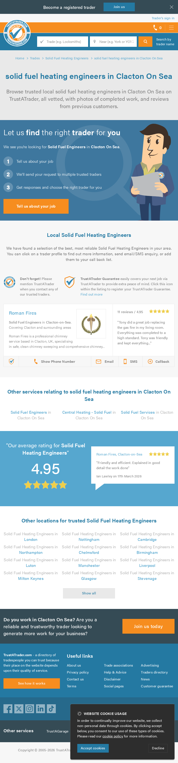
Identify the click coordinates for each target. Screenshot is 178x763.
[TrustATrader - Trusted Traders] (17, 26)
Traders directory (154, 672)
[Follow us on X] (18, 708)
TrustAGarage (57, 731)
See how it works (31, 683)
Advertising (150, 665)
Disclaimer (112, 679)
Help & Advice (115, 672)
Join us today (148, 626)
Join (119, 6)
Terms (71, 685)
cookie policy (112, 736)
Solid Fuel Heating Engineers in (31, 536)
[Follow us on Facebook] (8, 708)
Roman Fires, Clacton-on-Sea (119, 454)
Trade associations (118, 665)
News (145, 679)
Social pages (114, 685)
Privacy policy (78, 672)
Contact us (75, 679)
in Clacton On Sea (31, 414)
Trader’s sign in (163, 18)
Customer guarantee (157, 685)
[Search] (145, 41)
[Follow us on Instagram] (29, 708)
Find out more (92, 294)
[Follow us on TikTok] (51, 708)
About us (74, 665)
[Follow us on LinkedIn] (40, 708)
